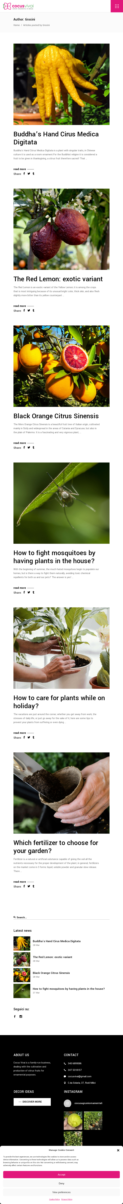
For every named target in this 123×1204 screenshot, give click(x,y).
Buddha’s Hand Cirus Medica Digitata (56, 138)
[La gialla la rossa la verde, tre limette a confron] (73, 1120)
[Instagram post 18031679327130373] (93, 1120)
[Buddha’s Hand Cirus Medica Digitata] (61, 84)
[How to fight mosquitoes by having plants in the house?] (61, 503)
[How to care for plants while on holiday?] (61, 648)
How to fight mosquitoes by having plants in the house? (54, 557)
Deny (61, 1183)
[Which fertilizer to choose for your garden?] (61, 793)
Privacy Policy (66, 1199)
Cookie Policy (54, 1199)
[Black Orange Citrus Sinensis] (61, 366)
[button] (118, 1150)
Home (16, 25)
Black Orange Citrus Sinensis (56, 416)
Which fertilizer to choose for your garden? (55, 847)
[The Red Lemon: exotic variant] (61, 229)
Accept (61, 1174)
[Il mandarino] (73, 1140)
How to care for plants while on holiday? (59, 702)
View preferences (61, 1192)
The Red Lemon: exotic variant (58, 279)
